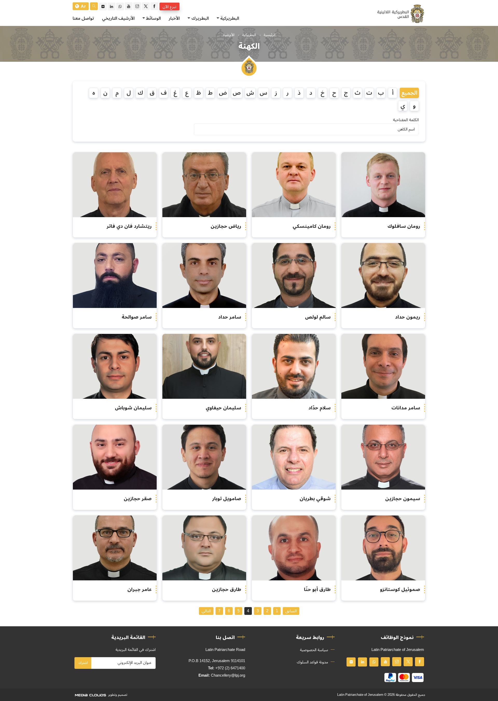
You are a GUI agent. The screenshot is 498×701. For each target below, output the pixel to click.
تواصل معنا (83, 18)
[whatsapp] (120, 6)
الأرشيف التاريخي (118, 18)
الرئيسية (269, 35)
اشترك (83, 662)
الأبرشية (228, 35)
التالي (206, 611)
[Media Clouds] (90, 694)
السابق (291, 611)
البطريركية (229, 18)
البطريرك (200, 18)
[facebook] (154, 6)
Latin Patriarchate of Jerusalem (360, 694)
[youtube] (129, 6)
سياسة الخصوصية (314, 650)
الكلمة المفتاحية (406, 119)
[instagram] (137, 6)
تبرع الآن (169, 6)
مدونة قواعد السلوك (312, 662)
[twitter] (146, 6)
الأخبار (174, 18)
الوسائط (153, 18)
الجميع (409, 93)
